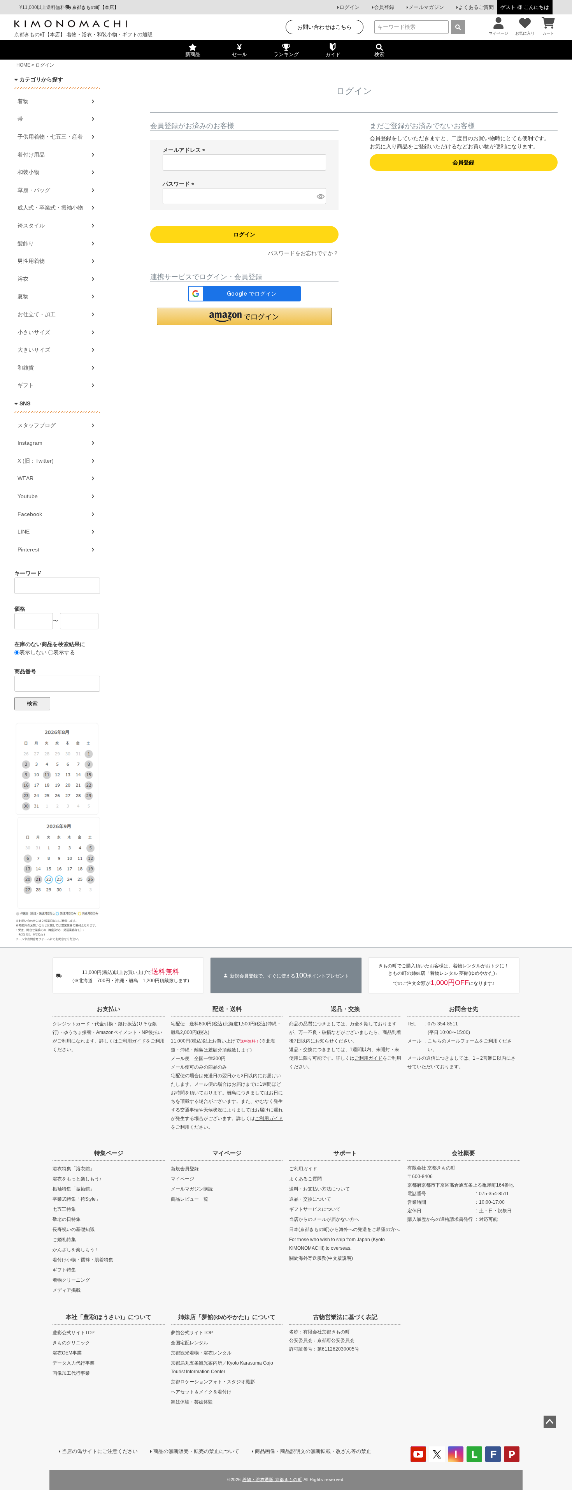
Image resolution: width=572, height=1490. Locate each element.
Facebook (30, 514)
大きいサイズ (34, 350)
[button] (244, 316)
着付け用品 (31, 154)
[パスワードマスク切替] (320, 196)
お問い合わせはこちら (324, 27)
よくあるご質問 (476, 7)
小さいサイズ (34, 332)
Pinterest (28, 549)
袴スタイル (31, 225)
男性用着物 (31, 261)
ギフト (26, 385)
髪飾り (26, 243)
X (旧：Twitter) (36, 461)
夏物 (23, 296)
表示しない (33, 652)
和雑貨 (26, 368)
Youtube (28, 496)
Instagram (30, 443)
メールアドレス (185, 150)
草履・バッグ (34, 190)
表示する (64, 652)
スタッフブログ (37, 425)
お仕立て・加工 (37, 314)
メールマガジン (426, 7)
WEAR (25, 478)
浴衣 (23, 279)
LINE (24, 531)
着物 (23, 101)
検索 (32, 703)
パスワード (180, 184)
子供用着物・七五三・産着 (50, 137)
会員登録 (384, 7)
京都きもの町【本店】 (95, 7)
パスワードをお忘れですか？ (303, 253)
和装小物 (28, 172)
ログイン (349, 7)
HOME (23, 65)
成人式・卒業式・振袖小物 (50, 207)
